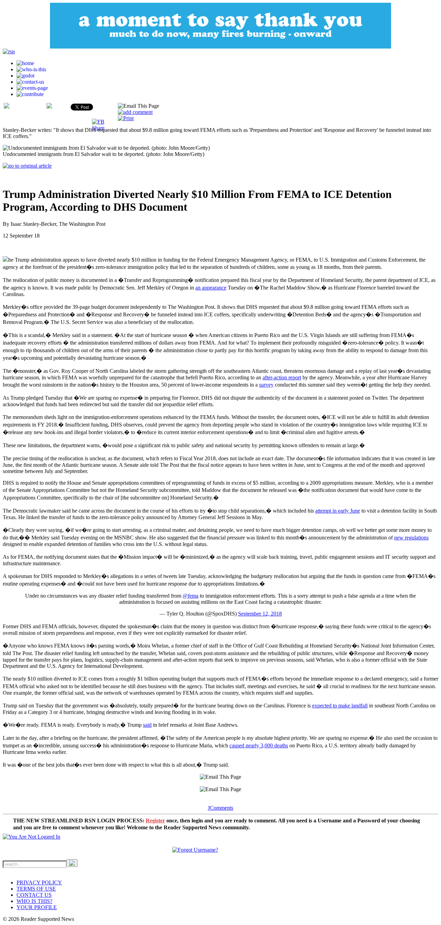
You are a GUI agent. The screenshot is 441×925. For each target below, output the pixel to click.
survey (266, 385)
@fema (190, 596)
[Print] (126, 118)
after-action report (282, 377)
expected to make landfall (340, 705)
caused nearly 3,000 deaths (258, 745)
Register (155, 820)
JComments (220, 808)
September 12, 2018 (260, 614)
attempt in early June (337, 511)
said (147, 725)
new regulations (411, 537)
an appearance (210, 288)
